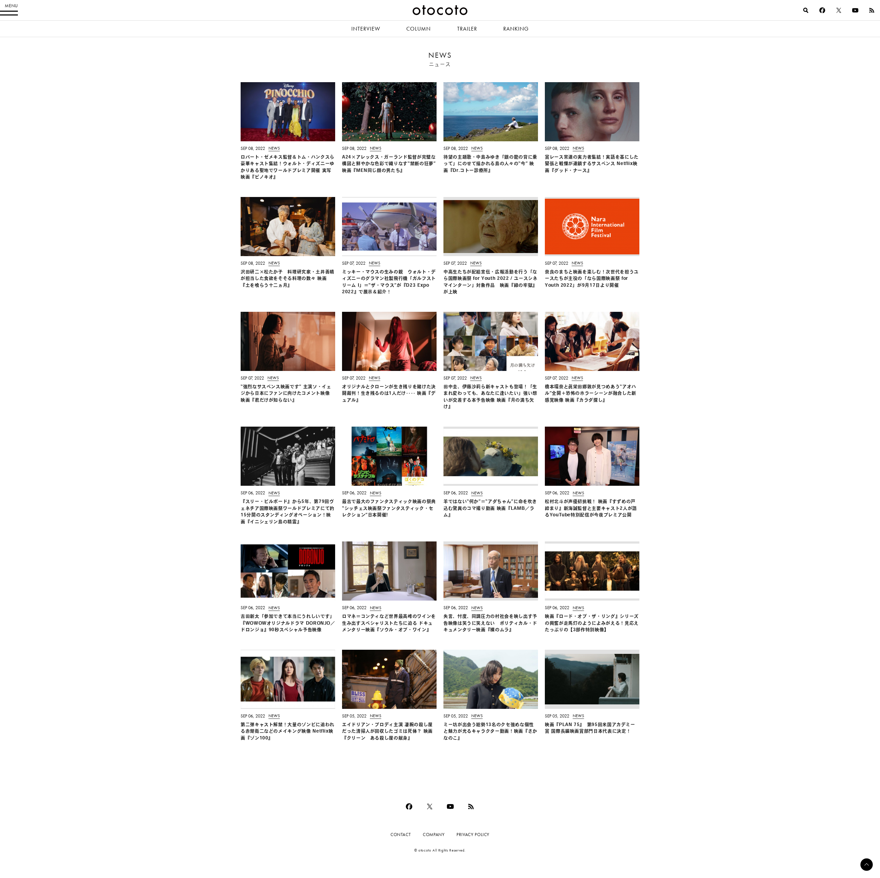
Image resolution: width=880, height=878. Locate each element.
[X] (838, 10)
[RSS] (872, 10)
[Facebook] (822, 10)
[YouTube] (855, 10)
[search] (806, 10)
